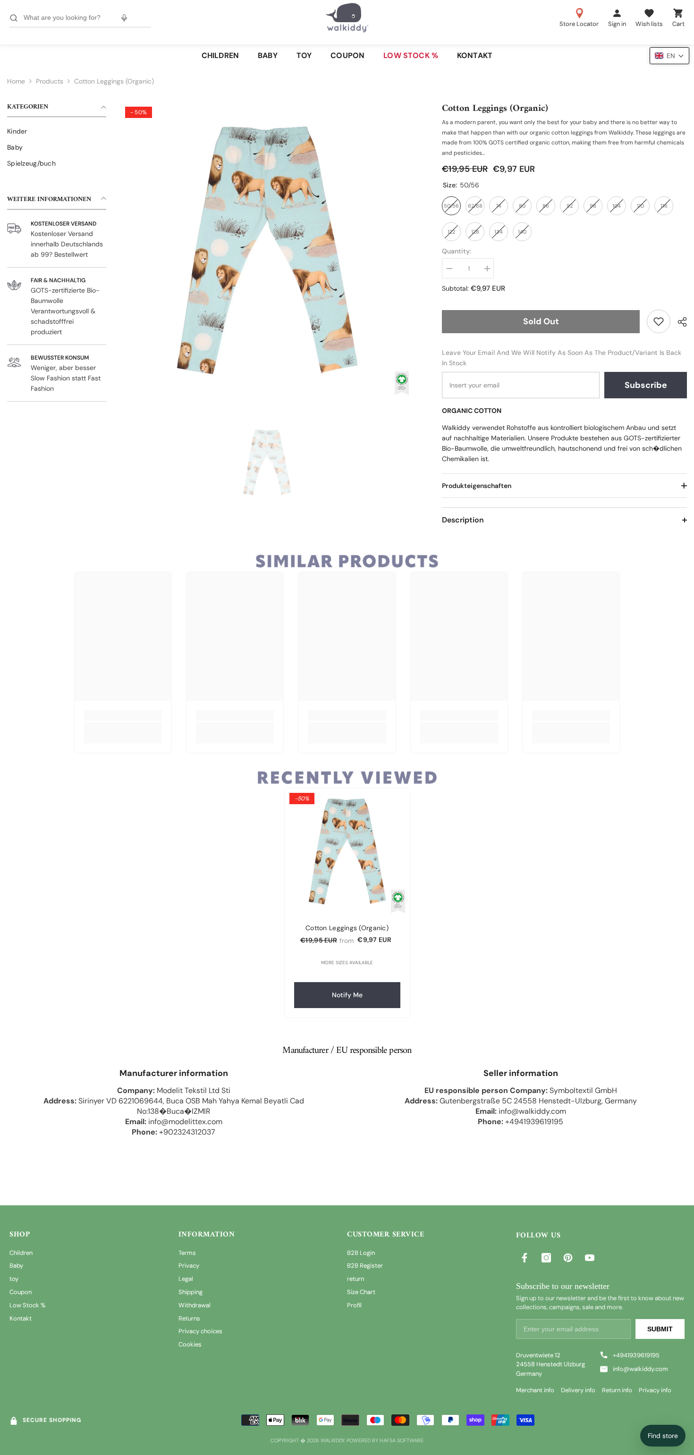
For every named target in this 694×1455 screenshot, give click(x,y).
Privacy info (655, 1390)
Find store (663, 1435)
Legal (185, 1279)
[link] (658, 321)
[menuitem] (56, 131)
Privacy (188, 1266)
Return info (617, 1390)
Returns (189, 1318)
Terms (187, 1253)
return (355, 1279)
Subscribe (646, 385)
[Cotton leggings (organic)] (347, 850)
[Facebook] (524, 1257)
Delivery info (578, 1390)
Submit (660, 1329)
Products (49, 81)
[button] (669, 56)
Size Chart (361, 1292)
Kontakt (20, 1318)
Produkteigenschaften (476, 485)
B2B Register (365, 1266)
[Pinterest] (567, 1257)
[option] (267, 248)
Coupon (20, 1292)
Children (21, 1253)
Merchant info (535, 1390)
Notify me (347, 995)
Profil (354, 1305)
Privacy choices (200, 1331)
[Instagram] (546, 1257)
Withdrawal (194, 1305)
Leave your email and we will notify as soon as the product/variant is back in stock (561, 357)
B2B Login (361, 1253)
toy (13, 1279)
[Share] (678, 322)
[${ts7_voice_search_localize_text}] (124, 17)
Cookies (190, 1344)
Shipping (190, 1292)
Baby (16, 1266)
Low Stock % (27, 1305)
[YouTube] (589, 1257)
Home (16, 81)
